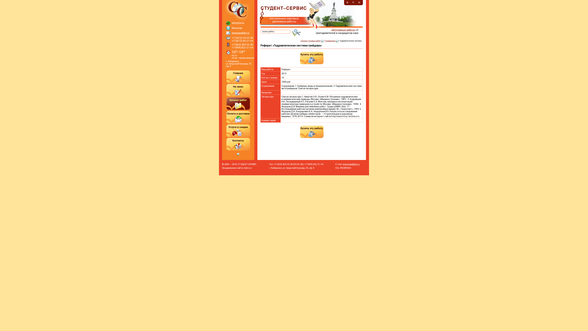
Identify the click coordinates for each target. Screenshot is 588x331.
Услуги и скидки (238, 130)
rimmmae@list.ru (240, 33)
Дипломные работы (343, 29)
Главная (238, 76)
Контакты (238, 144)
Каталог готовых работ (311, 41)
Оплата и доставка (238, 117)
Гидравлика (330, 41)
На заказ (238, 90)
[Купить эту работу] (312, 58)
